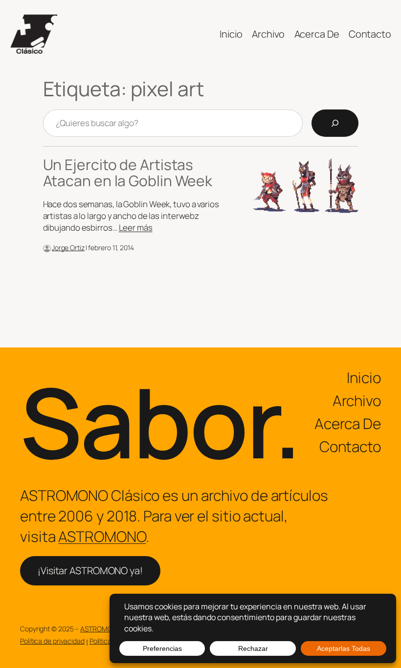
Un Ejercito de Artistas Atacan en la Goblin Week (128, 172)
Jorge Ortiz (68, 247)
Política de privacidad (52, 641)
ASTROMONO (102, 536)
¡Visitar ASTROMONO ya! (90, 570)
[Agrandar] (38, 257)
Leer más (136, 227)
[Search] (335, 123)
